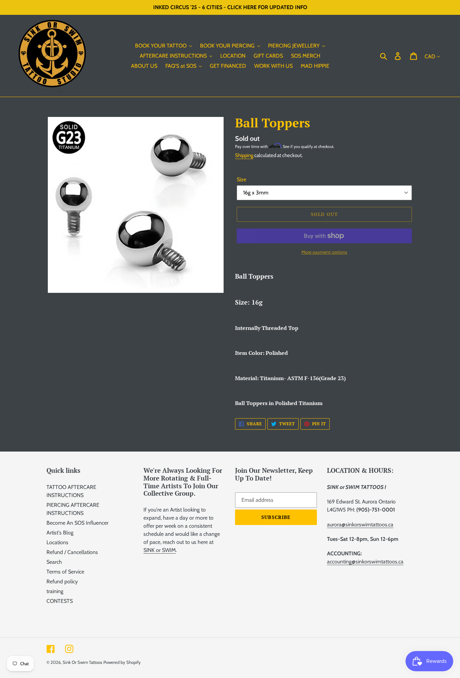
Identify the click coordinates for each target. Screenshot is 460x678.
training (54, 591)
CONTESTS (59, 601)
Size (241, 179)
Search (54, 562)
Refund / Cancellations (72, 552)
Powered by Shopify (122, 662)
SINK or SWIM (159, 550)
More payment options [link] (324, 252)
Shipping (244, 155)
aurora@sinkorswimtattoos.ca (360, 524)
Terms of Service (65, 571)
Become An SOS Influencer (77, 523)
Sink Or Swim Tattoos (82, 662)
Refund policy (62, 581)
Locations (57, 542)
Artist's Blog (59, 532)
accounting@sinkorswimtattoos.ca (365, 561)
